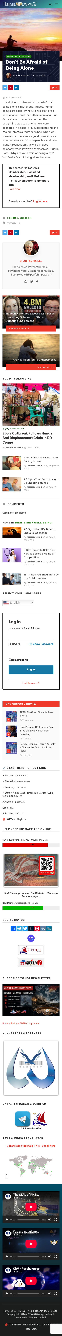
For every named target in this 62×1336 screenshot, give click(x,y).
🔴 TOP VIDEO (13, 1324)
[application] (31, 1207)
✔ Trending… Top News (14, 787)
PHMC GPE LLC (49, 1311)
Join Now (14, 189)
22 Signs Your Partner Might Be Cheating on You (41, 481)
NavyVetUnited (14, 448)
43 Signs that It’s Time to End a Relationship (39, 531)
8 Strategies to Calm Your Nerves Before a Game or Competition (39, 553)
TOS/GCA (31, 1329)
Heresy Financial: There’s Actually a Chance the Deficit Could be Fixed (38, 747)
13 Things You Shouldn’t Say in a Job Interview (41, 576)
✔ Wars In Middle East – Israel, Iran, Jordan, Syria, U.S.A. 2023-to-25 (27, 795)
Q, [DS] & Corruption (13, 429)
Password (14, 643)
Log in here (40, 201)
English (14, 602)
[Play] (6, 1219)
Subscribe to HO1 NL (13, 813)
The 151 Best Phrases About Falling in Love (41, 459)
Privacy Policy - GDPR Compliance (20, 1023)
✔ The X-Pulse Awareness (16, 781)
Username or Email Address (25, 628)
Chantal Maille (25, 75)
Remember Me (19, 660)
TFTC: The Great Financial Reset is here (37, 714)
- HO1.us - (22, 1311)
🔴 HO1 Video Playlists (14, 819)
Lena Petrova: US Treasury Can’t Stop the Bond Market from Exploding (37, 731)
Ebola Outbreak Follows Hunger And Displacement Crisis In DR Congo (28, 438)
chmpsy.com (15, 223)
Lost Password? (31, 683)
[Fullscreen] (55, 1219)
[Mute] (50, 1219)
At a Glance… (31, 1324)
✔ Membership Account (15, 775)
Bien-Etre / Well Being (18, 56)
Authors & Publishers (13, 802)
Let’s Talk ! (8, 807)
